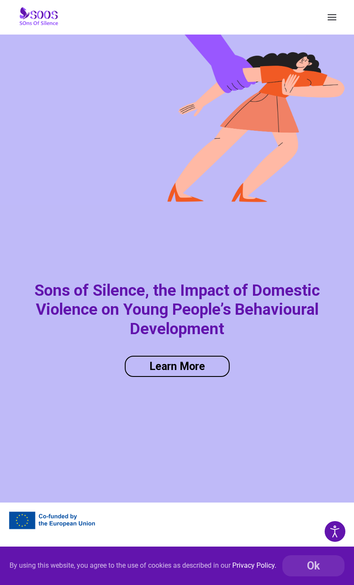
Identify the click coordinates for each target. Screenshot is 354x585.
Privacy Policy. (254, 565)
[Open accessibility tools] (335, 531)
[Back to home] (39, 17)
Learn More (177, 366)
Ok (313, 566)
